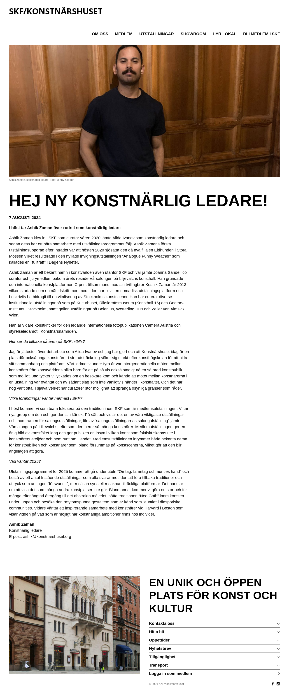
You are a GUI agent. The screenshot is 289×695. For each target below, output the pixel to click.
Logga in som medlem (170, 673)
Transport (158, 665)
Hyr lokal (224, 34)
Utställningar (156, 34)
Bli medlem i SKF (261, 34)
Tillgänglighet (162, 657)
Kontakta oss (162, 623)
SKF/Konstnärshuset (56, 11)
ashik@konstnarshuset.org (47, 536)
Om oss (100, 34)
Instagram (278, 684)
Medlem (124, 34)
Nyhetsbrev (160, 648)
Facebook (273, 684)
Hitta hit (156, 632)
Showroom (193, 34)
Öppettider (159, 640)
